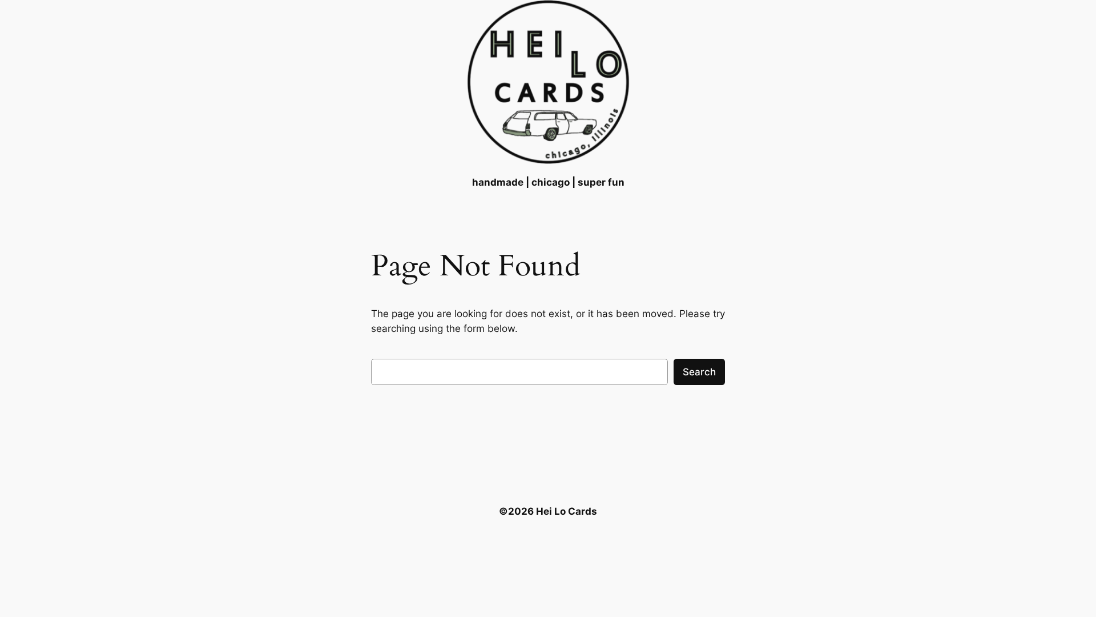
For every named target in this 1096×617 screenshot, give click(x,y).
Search (699, 372)
